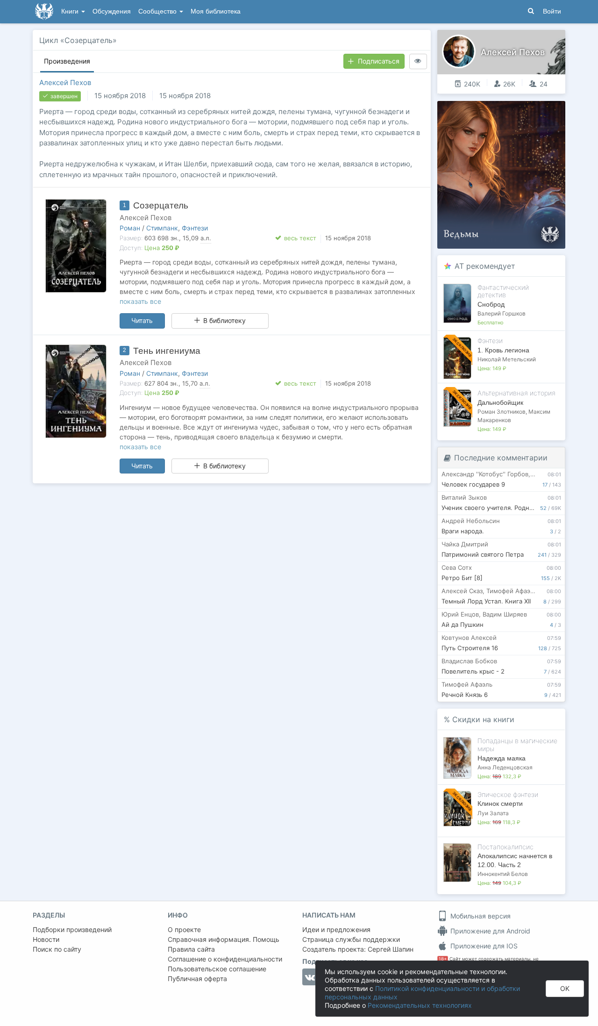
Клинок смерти (500, 803)
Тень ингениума (166, 351)
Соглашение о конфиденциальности (225, 959)
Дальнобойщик (500, 402)
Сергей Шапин (390, 949)
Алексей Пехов (65, 82)
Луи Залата (493, 813)
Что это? (504, 111)
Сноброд (491, 304)
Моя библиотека (216, 11)
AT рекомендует (485, 266)
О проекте (184, 929)
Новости (46, 939)
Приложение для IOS (483, 946)
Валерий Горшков (501, 313)
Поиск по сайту (57, 949)
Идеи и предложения (336, 929)
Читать (142, 320)
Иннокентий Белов (502, 873)
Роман (130, 228)
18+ (443, 958)
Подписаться (378, 61)
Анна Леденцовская (505, 767)
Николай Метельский (506, 359)
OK (565, 988)
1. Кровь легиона (503, 350)
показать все (140, 301)
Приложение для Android (489, 931)
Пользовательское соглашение (217, 969)
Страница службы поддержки (351, 939)
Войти (552, 11)
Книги (70, 11)
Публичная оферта (197, 979)
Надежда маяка (501, 758)
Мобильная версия (479, 916)
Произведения (67, 61)
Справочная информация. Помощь (223, 939)
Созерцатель (160, 205)
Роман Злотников (501, 411)
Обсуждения (112, 11)
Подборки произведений (72, 929)
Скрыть (545, 111)
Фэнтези (195, 228)
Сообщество (158, 11)
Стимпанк (162, 228)
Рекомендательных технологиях (420, 1005)
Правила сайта (191, 949)
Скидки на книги (483, 719)
